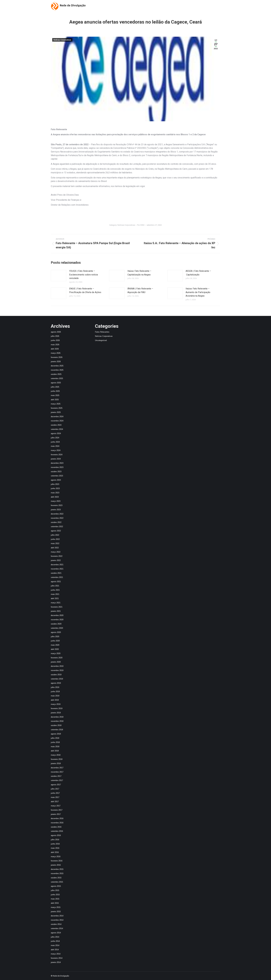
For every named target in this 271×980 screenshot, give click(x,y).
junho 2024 (55, 442)
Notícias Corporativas (62, 40)
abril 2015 (55, 903)
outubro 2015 (56, 878)
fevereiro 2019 (56, 708)
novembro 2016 (57, 823)
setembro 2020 (57, 628)
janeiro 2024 (56, 459)
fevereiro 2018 (56, 759)
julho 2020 (55, 636)
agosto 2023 (56, 480)
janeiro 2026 (56, 361)
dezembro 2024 (57, 416)
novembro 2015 (57, 873)
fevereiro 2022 (56, 556)
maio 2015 (55, 899)
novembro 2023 (57, 467)
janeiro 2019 (56, 713)
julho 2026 (55, 336)
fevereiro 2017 (56, 810)
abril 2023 (55, 497)
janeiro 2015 (56, 911)
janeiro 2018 (56, 763)
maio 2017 (55, 797)
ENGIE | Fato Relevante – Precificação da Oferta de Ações (85, 290)
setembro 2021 (57, 577)
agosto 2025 (56, 383)
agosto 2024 (56, 433)
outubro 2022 (56, 522)
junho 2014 (55, 941)
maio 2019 (55, 696)
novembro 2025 (57, 370)
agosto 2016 (56, 835)
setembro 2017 (57, 780)
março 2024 (55, 450)
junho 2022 (55, 539)
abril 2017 (55, 801)
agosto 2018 (56, 734)
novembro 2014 (57, 920)
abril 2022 (55, 548)
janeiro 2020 (56, 662)
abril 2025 (55, 400)
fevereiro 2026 (56, 357)
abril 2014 (55, 950)
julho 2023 (55, 484)
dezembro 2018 (57, 717)
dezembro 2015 (57, 869)
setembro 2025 (57, 378)
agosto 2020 (56, 632)
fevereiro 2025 (56, 408)
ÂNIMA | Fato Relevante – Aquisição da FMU (140, 290)
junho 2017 (55, 793)
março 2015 (55, 907)
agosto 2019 (56, 683)
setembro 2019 (57, 679)
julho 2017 (55, 789)
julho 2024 (55, 438)
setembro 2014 (57, 928)
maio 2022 (55, 543)
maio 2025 (55, 395)
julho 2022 (55, 535)
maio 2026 (55, 345)
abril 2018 (55, 751)
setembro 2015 (57, 882)
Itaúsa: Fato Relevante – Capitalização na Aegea (139, 273)
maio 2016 (55, 848)
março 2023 (55, 501)
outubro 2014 (56, 924)
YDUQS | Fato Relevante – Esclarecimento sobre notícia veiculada (83, 275)
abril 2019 (55, 700)
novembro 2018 (57, 721)
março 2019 (55, 704)
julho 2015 (55, 890)
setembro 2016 (57, 831)
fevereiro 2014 (56, 958)
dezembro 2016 (57, 818)
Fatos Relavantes (102, 332)
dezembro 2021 (57, 565)
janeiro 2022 (56, 560)
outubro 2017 (56, 776)
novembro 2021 (57, 569)
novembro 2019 (57, 670)
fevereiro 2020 (56, 658)
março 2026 (55, 353)
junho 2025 (55, 391)
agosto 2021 (56, 581)
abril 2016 (55, 852)
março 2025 (55, 404)
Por (141, 225)
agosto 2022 (56, 531)
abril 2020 (55, 649)
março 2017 (55, 806)
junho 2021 (55, 590)
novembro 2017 (57, 772)
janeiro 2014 (56, 962)
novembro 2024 (57, 421)
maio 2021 (55, 594)
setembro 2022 (57, 526)
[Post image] (58, 275)
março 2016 (55, 856)
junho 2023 (55, 488)
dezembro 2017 (57, 768)
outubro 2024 (56, 425)
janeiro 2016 (56, 865)
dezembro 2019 (57, 666)
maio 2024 (55, 446)
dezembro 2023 (57, 463)
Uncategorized (101, 340)
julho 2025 (55, 387)
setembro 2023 (57, 476)
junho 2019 (55, 691)
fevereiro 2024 (56, 455)
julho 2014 (55, 937)
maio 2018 (55, 746)
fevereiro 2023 (56, 505)
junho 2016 (55, 844)
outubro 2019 (56, 675)
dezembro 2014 (57, 916)
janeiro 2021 (56, 611)
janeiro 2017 (56, 814)
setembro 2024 (57, 429)
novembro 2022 (57, 518)
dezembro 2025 (57, 366)
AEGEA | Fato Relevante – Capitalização (198, 273)
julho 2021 (55, 586)
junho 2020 (55, 641)
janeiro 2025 (56, 412)
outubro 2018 (56, 725)
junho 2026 (55, 340)
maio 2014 (55, 945)
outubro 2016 (56, 827)
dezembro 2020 (57, 615)
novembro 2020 (57, 620)
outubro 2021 (56, 573)
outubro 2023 (56, 471)
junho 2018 (55, 742)
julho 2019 (55, 687)
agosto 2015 (56, 886)
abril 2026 (55, 349)
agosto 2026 (56, 332)
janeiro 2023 (56, 510)
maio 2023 (55, 493)
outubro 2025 (56, 374)
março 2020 (55, 653)
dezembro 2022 (57, 514)
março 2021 (55, 603)
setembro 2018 (57, 730)
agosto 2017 (56, 785)
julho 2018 (55, 738)
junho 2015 (55, 895)
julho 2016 (55, 840)
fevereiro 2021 (56, 607)
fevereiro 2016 (56, 861)
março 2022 (55, 552)
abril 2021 (55, 598)
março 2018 (55, 755)
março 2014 (55, 954)
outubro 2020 (56, 624)
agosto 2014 (56, 933)
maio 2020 (55, 645)
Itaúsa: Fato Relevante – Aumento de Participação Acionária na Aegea (198, 292)
